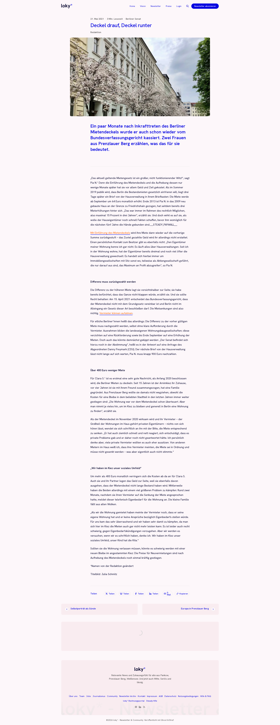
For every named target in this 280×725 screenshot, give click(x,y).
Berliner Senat (133, 19)
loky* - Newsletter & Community (128, 720)
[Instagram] (136, 707)
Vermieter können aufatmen (116, 313)
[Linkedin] (140, 707)
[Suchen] (187, 6)
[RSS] (144, 707)
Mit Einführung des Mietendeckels (110, 232)
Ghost (164, 720)
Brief (171, 720)
